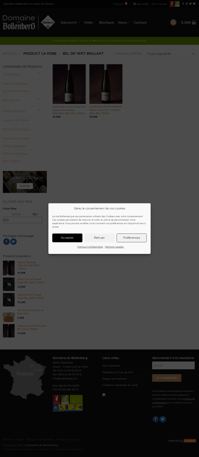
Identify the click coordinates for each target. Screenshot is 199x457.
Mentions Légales (114, 246)
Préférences (131, 237)
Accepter (67, 237)
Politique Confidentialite (90, 246)
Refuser (99, 237)
